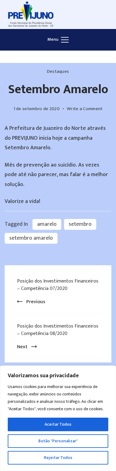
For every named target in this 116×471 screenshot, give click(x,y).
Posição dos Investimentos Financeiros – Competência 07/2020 (57, 285)
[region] (58, 418)
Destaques (58, 71)
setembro (80, 224)
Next (22, 347)
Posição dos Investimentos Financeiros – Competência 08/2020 (57, 330)
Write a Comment (85, 109)
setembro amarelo (31, 238)
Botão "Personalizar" (58, 440)
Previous (35, 302)
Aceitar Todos (58, 424)
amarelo (47, 224)
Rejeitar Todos (58, 457)
